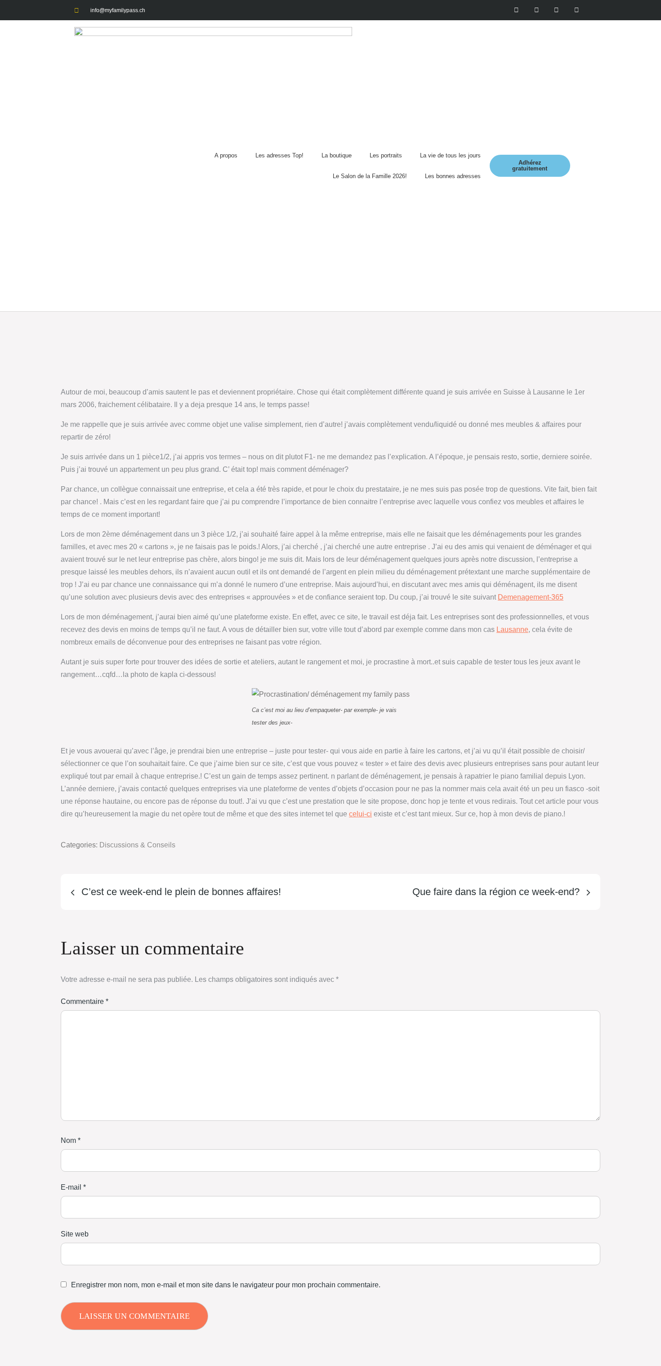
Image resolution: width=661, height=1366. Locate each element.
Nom (70, 1140)
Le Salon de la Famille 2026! (370, 176)
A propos (225, 155)
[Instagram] (537, 10)
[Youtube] (556, 10)
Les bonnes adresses (453, 176)
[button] (578, 165)
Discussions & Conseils (137, 845)
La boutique (337, 155)
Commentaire (84, 1001)
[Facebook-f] (516, 10)
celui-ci (360, 814)
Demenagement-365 (530, 597)
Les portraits (386, 155)
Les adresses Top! (279, 155)
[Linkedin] (577, 10)
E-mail (73, 1187)
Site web (75, 1234)
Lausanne (512, 629)
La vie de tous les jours (450, 155)
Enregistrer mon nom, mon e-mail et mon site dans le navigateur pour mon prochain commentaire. (225, 1285)
